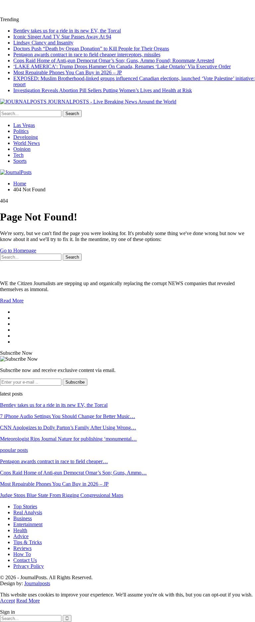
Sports (20, 161)
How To (22, 554)
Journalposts (37, 583)
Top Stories (25, 506)
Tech (18, 155)
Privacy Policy (28, 566)
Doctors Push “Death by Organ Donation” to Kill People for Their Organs (91, 48)
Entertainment (27, 524)
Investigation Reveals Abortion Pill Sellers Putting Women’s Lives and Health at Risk (102, 90)
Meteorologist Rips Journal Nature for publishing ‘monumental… (68, 439)
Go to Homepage (18, 250)
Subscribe (75, 382)
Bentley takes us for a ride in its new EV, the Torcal (67, 30)
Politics (21, 131)
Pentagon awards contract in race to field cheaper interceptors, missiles (86, 54)
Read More (12, 300)
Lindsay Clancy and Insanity (43, 42)
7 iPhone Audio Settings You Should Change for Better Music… (67, 416)
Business (22, 518)
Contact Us (25, 560)
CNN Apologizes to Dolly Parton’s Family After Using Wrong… (68, 427)
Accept (7, 600)
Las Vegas (24, 125)
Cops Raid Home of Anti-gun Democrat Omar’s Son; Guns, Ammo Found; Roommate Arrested (113, 60)
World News (26, 143)
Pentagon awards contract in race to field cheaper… (54, 461)
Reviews (22, 548)
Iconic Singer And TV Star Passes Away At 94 (62, 36)
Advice (21, 536)
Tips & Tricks (27, 542)
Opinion (22, 149)
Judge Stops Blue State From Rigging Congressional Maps (61, 495)
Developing (25, 137)
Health (20, 530)
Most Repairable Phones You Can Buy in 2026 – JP (67, 72)
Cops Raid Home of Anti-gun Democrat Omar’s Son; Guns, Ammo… (73, 472)
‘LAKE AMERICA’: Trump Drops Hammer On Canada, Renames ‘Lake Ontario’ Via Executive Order (122, 66)
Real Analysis (27, 512)
